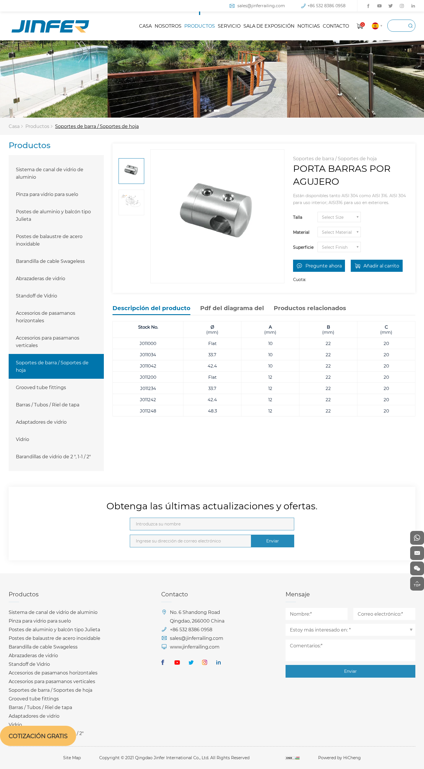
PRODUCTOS (199, 26)
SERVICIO (229, 26)
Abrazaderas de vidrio (40, 278)
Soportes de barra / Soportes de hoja (97, 126)
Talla (297, 217)
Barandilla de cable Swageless (50, 261)
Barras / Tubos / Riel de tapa (47, 405)
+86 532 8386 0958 (326, 5)
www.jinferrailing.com (194, 647)
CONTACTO (336, 26)
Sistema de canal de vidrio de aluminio (49, 173)
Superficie (303, 247)
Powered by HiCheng (339, 757)
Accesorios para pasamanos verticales (47, 341)
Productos (37, 126)
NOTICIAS (308, 26)
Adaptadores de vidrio (41, 422)
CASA (145, 26)
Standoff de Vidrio (36, 296)
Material (301, 232)
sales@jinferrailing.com (261, 5)
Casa (14, 126)
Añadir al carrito (381, 266)
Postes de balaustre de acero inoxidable (49, 240)
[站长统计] (292, 757)
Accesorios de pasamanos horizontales (45, 316)
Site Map (72, 757)
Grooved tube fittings (41, 387)
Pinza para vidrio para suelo (47, 194)
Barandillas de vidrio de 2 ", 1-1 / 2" (53, 456)
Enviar (272, 541)
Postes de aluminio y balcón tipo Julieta (53, 215)
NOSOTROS (168, 26)
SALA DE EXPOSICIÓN (268, 26)
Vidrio (22, 439)
